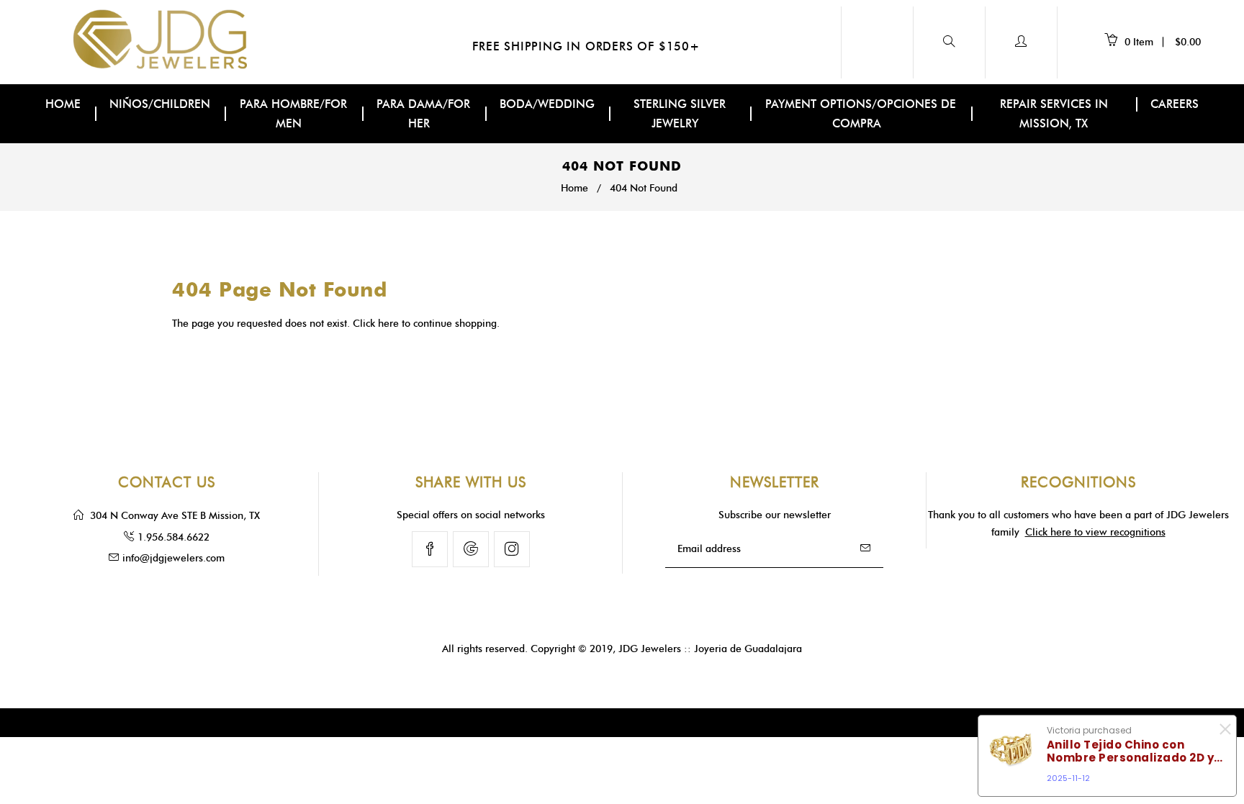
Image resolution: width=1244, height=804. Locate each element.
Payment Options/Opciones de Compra (860, 113)
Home (63, 104)
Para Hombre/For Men (293, 113)
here (388, 323)
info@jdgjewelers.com (173, 558)
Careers (1174, 104)
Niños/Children (159, 104)
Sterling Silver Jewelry (680, 113)
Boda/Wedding (547, 104)
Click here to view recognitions (1095, 532)
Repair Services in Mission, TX (1054, 113)
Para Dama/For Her (423, 113)
